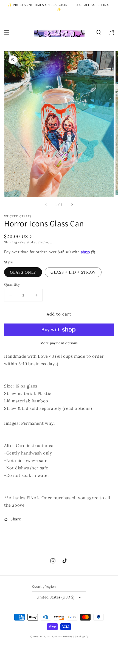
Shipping (10, 242)
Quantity (12, 284)
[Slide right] (72, 205)
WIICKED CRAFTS (51, 636)
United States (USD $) (55, 597)
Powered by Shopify (75, 636)
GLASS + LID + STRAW (73, 272)
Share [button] (15, 519)
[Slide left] (46, 205)
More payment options (59, 343)
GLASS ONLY (23, 272)
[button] (7, 32)
